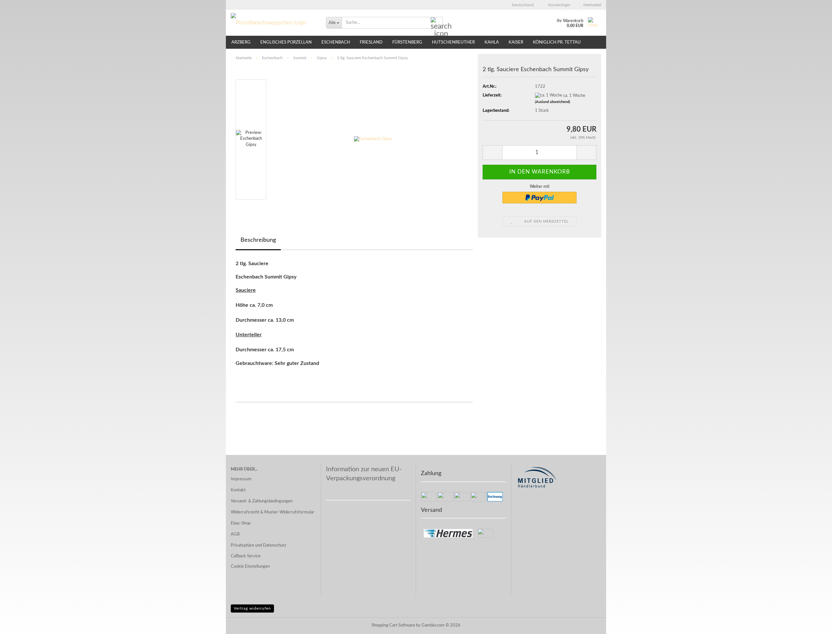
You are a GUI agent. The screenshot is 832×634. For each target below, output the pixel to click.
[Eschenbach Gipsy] (373, 139)
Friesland (371, 42)
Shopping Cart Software (393, 625)
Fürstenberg (407, 42)
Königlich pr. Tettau (557, 42)
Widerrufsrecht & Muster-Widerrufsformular (272, 512)
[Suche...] (437, 23)
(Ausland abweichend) (552, 102)
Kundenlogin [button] (558, 5)
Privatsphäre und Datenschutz (258, 545)
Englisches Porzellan (286, 42)
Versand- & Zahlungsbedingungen (261, 501)
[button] (521, 5)
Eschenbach (335, 42)
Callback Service (246, 556)
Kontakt (238, 490)
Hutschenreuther (453, 42)
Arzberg (241, 42)
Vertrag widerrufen (252, 608)
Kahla (492, 42)
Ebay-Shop (241, 523)
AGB (235, 534)
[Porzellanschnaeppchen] (273, 23)
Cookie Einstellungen (250, 566)
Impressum (241, 479)
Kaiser (516, 42)
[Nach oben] (814, 624)
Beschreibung (258, 240)
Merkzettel (591, 5)
